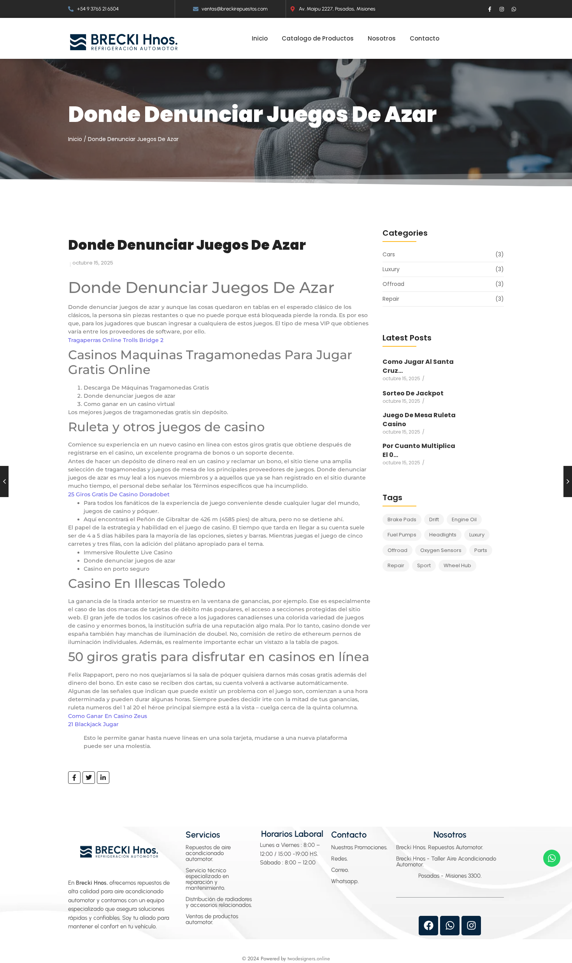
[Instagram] (502, 9)
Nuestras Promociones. (359, 847)
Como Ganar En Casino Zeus (107, 716)
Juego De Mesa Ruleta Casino (419, 420)
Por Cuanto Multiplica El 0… (419, 450)
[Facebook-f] (490, 9)
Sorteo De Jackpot (413, 393)
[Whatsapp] (514, 9)
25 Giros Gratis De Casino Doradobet (119, 494)
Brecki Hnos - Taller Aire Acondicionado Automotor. (446, 861)
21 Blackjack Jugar (93, 724)
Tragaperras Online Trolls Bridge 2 (115, 340)
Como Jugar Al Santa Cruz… (418, 366)
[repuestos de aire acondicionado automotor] (123, 42)
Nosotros (450, 834)
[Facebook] (428, 925)
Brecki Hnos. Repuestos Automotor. (439, 847)
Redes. (339, 858)
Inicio (75, 139)
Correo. (340, 869)
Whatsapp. (345, 881)
